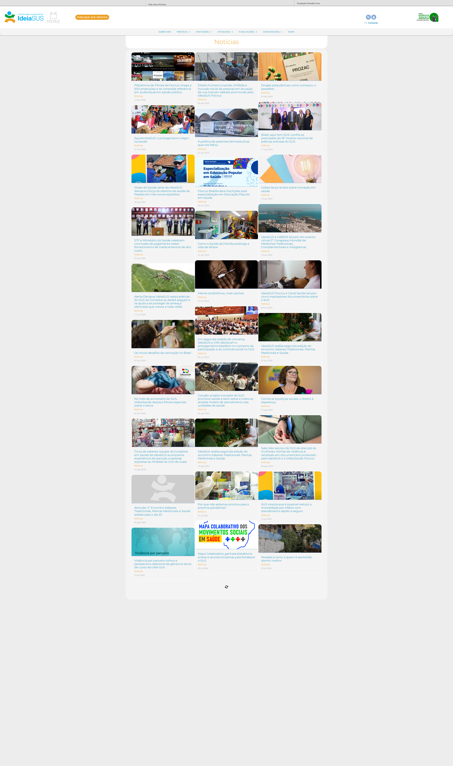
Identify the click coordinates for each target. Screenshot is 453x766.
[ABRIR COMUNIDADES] (281, 32)
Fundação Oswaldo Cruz (308, 3)
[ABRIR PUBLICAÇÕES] (256, 32)
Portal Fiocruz (134, 3)
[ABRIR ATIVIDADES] (232, 32)
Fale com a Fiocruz (157, 4)
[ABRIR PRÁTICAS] (189, 32)
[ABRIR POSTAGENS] (211, 32)
